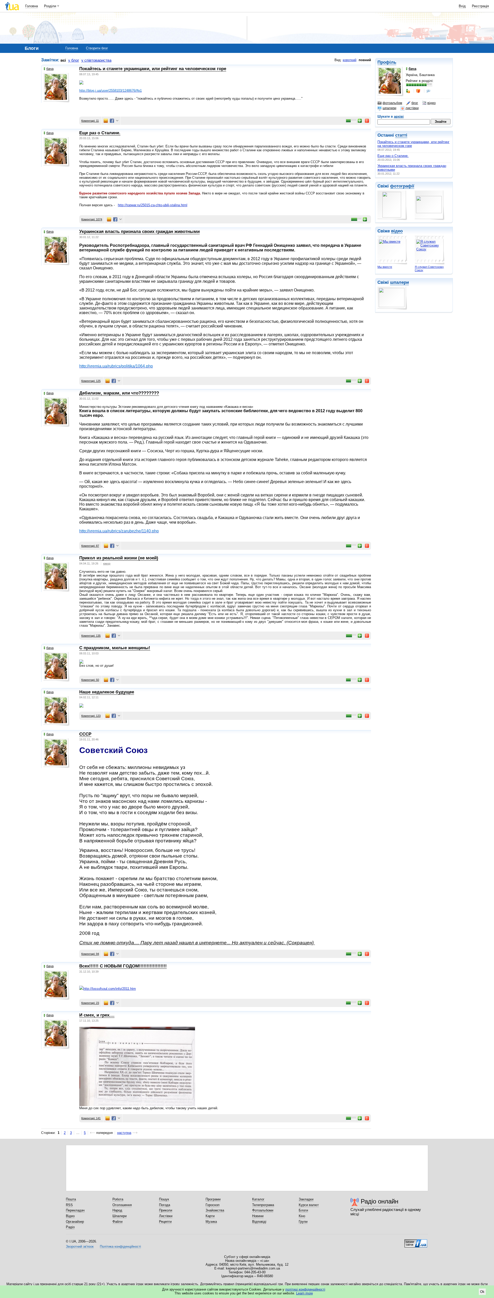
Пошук (164, 1199)
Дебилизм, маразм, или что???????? (119, 393)
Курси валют (309, 1205)
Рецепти (165, 1222)
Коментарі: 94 (90, 953)
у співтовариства (96, 60)
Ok (482, 1292)
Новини (257, 1216)
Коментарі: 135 (91, 635)
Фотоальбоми (262, 1210)
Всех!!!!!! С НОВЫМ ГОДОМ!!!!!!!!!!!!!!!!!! (123, 966)
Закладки (306, 1199)
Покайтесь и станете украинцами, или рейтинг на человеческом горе (152, 68)
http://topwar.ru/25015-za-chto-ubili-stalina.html (152, 205)
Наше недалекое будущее (106, 692)
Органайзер (75, 1222)
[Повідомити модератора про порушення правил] (367, 121)
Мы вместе (384, 266)
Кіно (302, 1216)
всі (63, 60)
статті (401, 135)
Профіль (386, 62)
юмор (106, 563)
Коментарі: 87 (90, 545)
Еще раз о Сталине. (393, 156)
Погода (164, 1205)
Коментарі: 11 (90, 120)
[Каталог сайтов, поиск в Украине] (415, 1241)
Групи (303, 1222)
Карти (210, 1216)
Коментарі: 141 (91, 1118)
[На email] (106, 121)
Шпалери (119, 1216)
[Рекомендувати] (360, 121)
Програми (213, 1199)
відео (431, 103)
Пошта (71, 1199)
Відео (70, 1216)
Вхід (462, 6)
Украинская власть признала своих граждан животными (139, 231)
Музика (211, 1222)
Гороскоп (212, 1205)
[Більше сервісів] (117, 121)
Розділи (50, 6)
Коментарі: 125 (91, 380)
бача (50, 69)
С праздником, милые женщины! (114, 647)
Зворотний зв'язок (80, 1246)
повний (365, 60)
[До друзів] (408, 91)
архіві (399, 116)
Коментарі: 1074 (91, 219)
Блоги (303, 1210)
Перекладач (75, 1210)
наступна (124, 1133)
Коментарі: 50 (90, 679)
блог (414, 103)
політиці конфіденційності (305, 1289)
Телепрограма (263, 1205)
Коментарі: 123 (91, 715)
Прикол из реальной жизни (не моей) (118, 558)
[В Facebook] (112, 121)
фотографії (402, 186)
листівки (412, 108)
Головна (31, 6)
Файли (117, 1222)
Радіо (70, 1227)
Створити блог (97, 48)
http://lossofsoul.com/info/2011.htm (109, 989)
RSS (69, 1205)
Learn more (304, 1293)
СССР (85, 734)
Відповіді (259, 1222)
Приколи (165, 1210)
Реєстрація (480, 6)
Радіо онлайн (379, 1201)
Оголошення (122, 1205)
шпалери (389, 108)
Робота (117, 1199)
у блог (73, 60)
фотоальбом (392, 103)
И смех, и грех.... (96, 1015)
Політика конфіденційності (120, 1246)
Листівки (165, 1216)
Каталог (258, 1199)
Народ (117, 1210)
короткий (349, 60)
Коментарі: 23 (90, 1002)
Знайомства (215, 1210)
